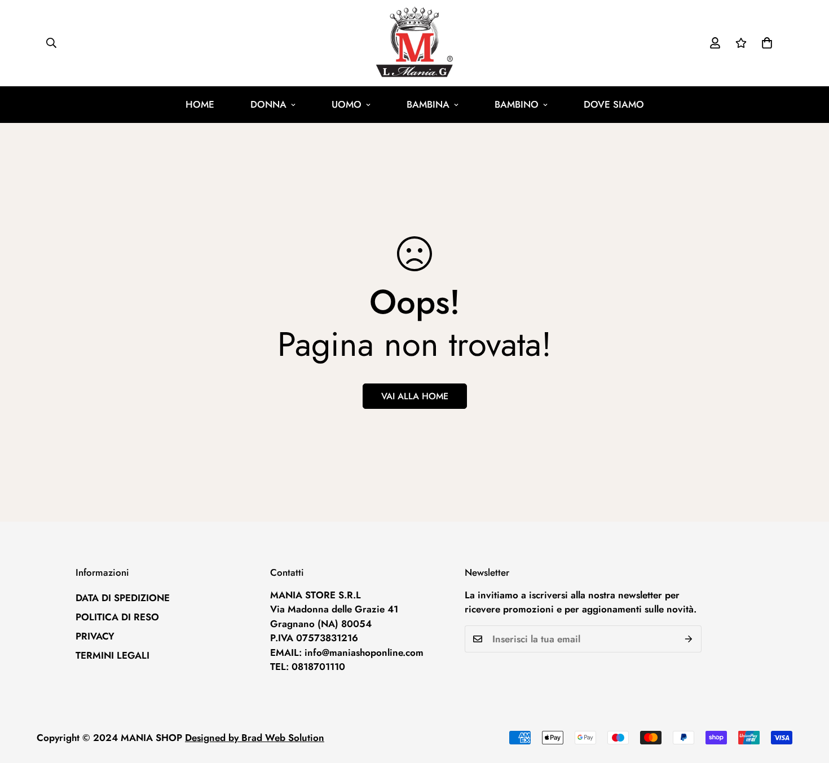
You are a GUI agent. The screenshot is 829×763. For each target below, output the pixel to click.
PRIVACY (95, 636)
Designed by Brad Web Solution (254, 737)
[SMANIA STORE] (415, 43)
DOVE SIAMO (614, 104)
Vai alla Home (414, 396)
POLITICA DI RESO (117, 617)
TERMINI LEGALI (112, 655)
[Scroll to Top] (807, 702)
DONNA (268, 104)
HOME (200, 104)
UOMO (346, 104)
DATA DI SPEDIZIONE (123, 598)
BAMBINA (428, 104)
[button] (767, 43)
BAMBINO (517, 104)
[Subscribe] (689, 638)
